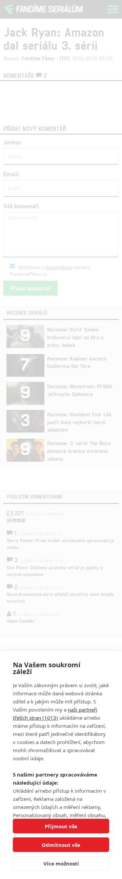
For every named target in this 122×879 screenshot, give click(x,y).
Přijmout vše (61, 826)
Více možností (61, 863)
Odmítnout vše (61, 844)
